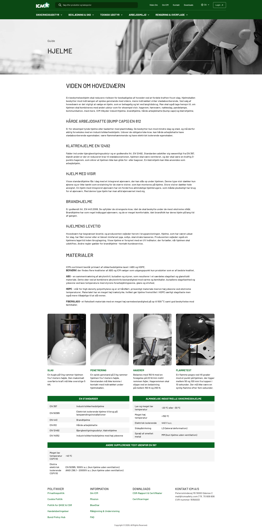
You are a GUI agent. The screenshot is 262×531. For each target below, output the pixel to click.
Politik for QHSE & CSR (59, 505)
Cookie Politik (54, 499)
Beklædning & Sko (80, 14)
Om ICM (165, 5)
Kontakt (176, 5)
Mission (94, 499)
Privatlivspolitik (55, 493)
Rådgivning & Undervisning (105, 511)
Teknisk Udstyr (110, 14)
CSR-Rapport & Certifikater (147, 493)
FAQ (92, 517)
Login (217, 5)
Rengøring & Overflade (170, 14)
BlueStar (94, 505)
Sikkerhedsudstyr (47, 14)
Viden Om (154, 5)
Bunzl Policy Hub (56, 517)
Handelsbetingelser (58, 511)
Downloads (188, 5)
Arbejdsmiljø (137, 14)
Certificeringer (141, 499)
